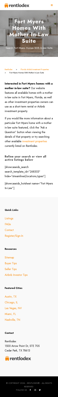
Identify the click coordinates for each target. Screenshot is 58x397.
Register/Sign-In (14, 236)
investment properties (34, 141)
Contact (9, 230)
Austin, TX (10, 297)
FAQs (8, 224)
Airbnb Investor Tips (16, 275)
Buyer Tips (11, 263)
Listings (9, 218)
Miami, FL (10, 314)
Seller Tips (11, 269)
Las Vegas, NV (13, 308)
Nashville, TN (12, 320)
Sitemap (9, 257)
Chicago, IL (11, 302)
